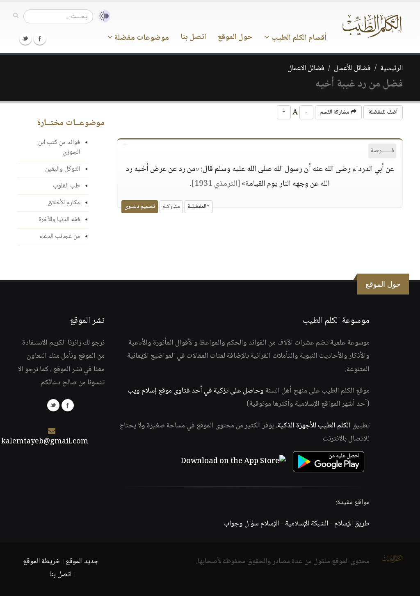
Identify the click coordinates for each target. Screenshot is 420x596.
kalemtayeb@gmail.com (44, 442)
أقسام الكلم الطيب (297, 38)
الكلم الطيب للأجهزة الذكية (314, 426)
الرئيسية (391, 68)
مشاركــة (171, 207)
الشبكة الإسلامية (306, 524)
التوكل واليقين (62, 169)
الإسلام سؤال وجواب (251, 524)
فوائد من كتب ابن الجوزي (59, 147)
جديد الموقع (82, 561)
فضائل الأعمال (352, 68)
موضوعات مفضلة (141, 38)
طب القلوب (66, 186)
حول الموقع (235, 37)
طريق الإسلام (352, 524)
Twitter (25, 38)
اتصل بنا (193, 37)
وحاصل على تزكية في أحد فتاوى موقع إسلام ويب (196, 391)
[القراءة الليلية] (101, 16)
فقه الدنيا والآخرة (59, 219)
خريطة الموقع (41, 561)
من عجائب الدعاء (59, 236)
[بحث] (15, 16)
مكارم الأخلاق (64, 202)
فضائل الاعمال (306, 68)
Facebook (40, 38)
